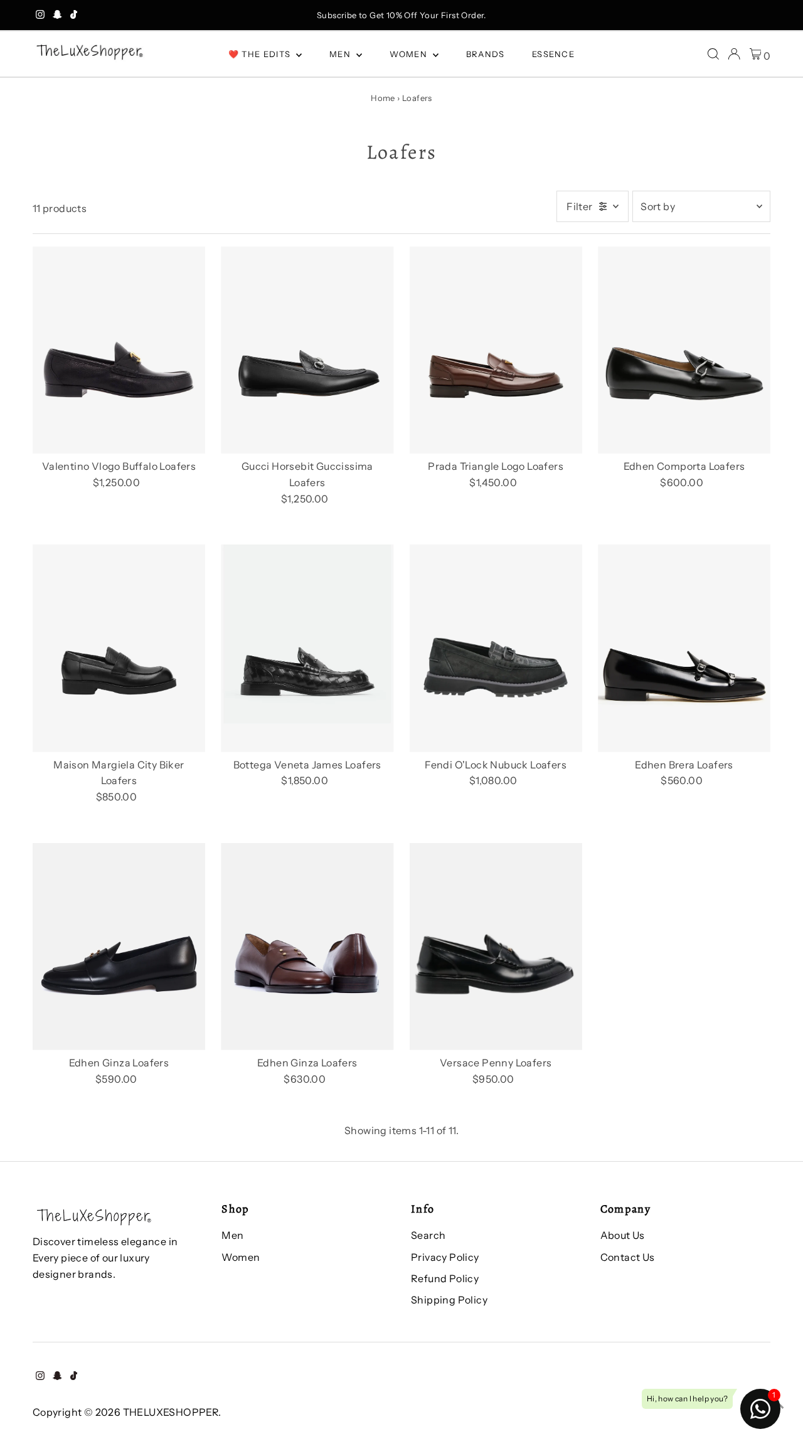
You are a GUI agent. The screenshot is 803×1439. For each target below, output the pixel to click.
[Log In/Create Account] (734, 54)
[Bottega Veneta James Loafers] (307, 648)
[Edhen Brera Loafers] (684, 648)
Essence (553, 54)
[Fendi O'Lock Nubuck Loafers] (496, 648)
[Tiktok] (73, 15)
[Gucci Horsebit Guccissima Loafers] (307, 350)
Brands (485, 54)
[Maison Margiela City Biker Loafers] (119, 648)
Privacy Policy (445, 1257)
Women (410, 54)
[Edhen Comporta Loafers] (684, 350)
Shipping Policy (449, 1299)
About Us (622, 1235)
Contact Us (627, 1257)
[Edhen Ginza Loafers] (119, 947)
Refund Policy (445, 1278)
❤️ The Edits (261, 54)
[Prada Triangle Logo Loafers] (496, 350)
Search (428, 1235)
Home (383, 98)
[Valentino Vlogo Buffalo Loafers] (119, 350)
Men (341, 54)
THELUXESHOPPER (171, 1412)
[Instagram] (40, 15)
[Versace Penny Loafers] (496, 947)
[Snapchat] (57, 15)
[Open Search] (713, 54)
